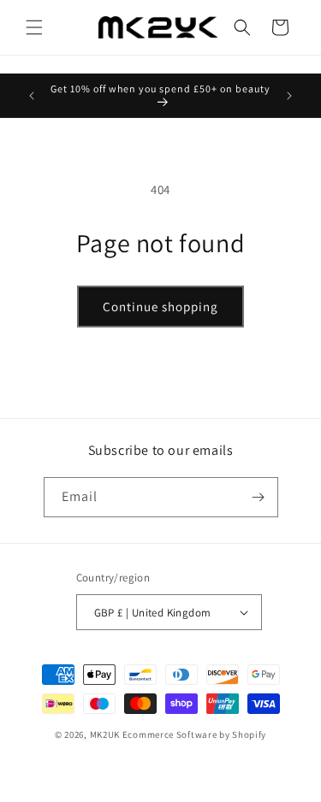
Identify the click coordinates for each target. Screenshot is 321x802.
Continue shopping (160, 306)
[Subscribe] (258, 497)
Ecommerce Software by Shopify (194, 734)
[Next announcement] (289, 96)
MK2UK (105, 734)
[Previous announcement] (32, 96)
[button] (34, 27)
